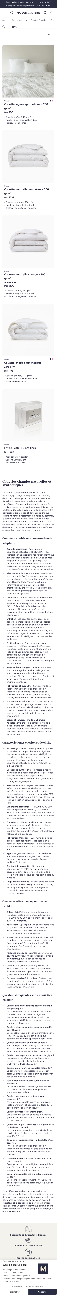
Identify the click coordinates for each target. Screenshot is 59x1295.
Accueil (5, 20)
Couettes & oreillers (39, 20)
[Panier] (51, 12)
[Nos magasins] (44, 12)
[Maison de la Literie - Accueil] (28, 13)
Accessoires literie (19, 20)
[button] (5, 12)
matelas (11, 877)
